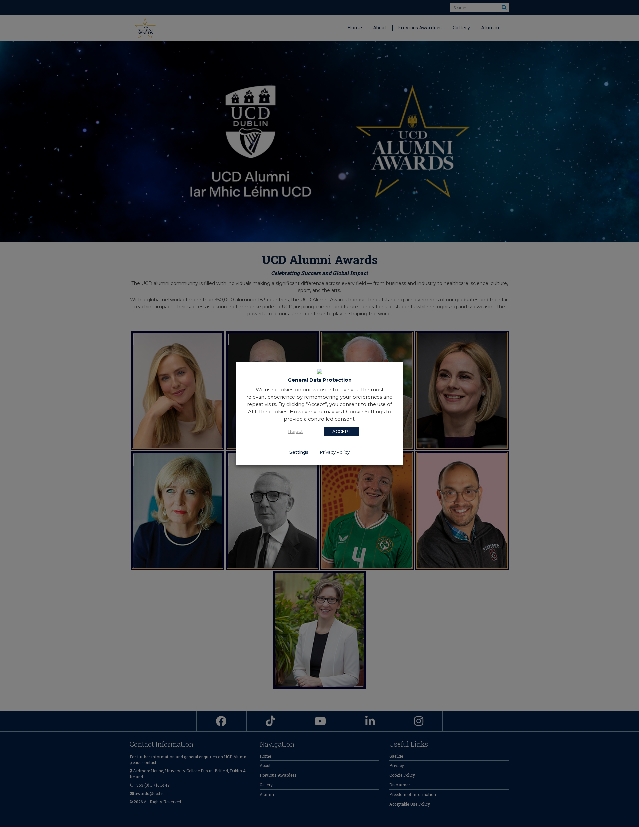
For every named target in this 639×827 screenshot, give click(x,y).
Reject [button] (295, 431)
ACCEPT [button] (341, 431)
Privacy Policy (335, 452)
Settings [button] (298, 452)
